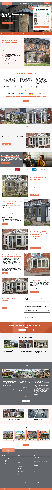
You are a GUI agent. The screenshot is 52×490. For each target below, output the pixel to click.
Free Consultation (5, 163)
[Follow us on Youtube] (6, 0)
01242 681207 (37, 457)
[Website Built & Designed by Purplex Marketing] (49, 488)
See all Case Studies (26, 358)
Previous (1, 82)
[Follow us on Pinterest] (5, 0)
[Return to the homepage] (7, 3)
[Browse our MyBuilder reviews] (26, 1)
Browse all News (25, 400)
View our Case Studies (17, 22)
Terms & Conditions (28, 488)
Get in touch (26, 101)
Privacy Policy (34, 488)
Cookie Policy (39, 488)
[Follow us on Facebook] (2, 0)
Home (1, 35)
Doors (19, 476)
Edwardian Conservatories (11, 35)
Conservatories (5, 35)
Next (50, 82)
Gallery (19, 462)
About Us (19, 459)
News (19, 460)
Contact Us (46, 3)
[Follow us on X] (3, 0)
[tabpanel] (10, 382)
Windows (19, 474)
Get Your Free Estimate (6, 63)
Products (19, 468)
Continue (41, 27)
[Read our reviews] (15, 87)
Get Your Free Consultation (7, 22)
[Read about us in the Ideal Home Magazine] (32, 7)
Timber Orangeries (20, 471)
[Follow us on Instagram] (4, 0)
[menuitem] (19, 3)
